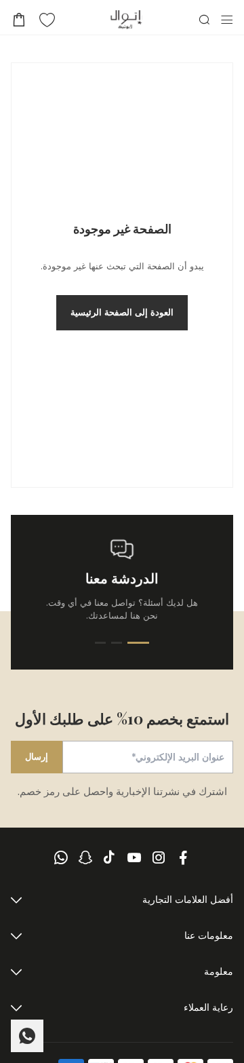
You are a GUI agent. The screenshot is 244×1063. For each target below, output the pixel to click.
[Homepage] (126, 19)
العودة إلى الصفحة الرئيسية (122, 312)
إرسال (36, 756)
